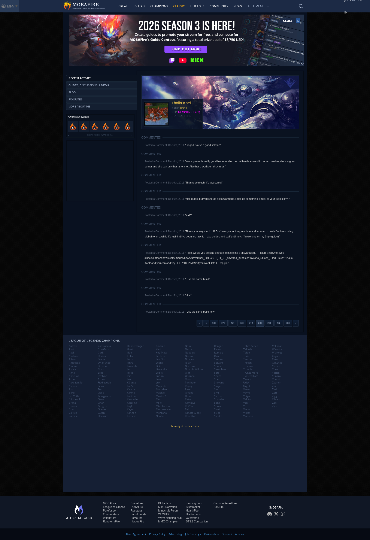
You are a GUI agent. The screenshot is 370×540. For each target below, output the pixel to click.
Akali (72, 352)
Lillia (158, 366)
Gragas (102, 406)
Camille (73, 416)
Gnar (101, 402)
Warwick (277, 349)
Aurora (73, 386)
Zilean (275, 399)
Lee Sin (160, 359)
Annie (72, 372)
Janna (130, 362)
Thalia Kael (181, 103)
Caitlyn (73, 413)
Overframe (192, 517)
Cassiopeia (104, 346)
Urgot (246, 386)
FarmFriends (138, 514)
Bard (72, 392)
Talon (246, 352)
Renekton (190, 416)
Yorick (275, 372)
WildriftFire (109, 517)
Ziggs (275, 396)
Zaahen (276, 382)
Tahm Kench (250, 346)
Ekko (100, 369)
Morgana (161, 413)
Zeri (274, 392)
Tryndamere (250, 372)
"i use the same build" (197, 279)
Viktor (246, 413)
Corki (101, 352)
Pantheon (190, 382)
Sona (217, 402)
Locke (159, 372)
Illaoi (130, 352)
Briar (72, 409)
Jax (128, 369)
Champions (159, 6)
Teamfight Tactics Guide (185, 426)
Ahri (71, 349)
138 (214, 323)
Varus (246, 389)
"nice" (188, 295)
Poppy (188, 386)
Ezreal (101, 379)
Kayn (130, 409)
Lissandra (161, 369)
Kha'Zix (131, 416)
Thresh (247, 362)
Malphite (161, 386)
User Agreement (136, 534)
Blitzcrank (75, 399)
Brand (72, 402)
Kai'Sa (130, 386)
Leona (159, 362)
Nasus (188, 349)
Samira (218, 359)
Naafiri (160, 416)
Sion (216, 389)
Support (227, 534)
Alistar (72, 359)
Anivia (72, 369)
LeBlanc (160, 356)
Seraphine (220, 369)
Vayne (247, 392)
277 (232, 323)
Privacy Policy (157, 534)
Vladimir (248, 416)
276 (223, 323)
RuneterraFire (111, 521)
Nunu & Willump (194, 369)
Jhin (129, 376)
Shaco (217, 376)
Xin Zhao (277, 362)
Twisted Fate (250, 376)
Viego (246, 409)
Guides (139, 6)
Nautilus (190, 352)
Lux (158, 382)
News (237, 6)
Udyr (246, 382)
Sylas (217, 413)
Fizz (100, 389)
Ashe (72, 379)
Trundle (247, 369)
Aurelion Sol (76, 382)
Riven (217, 349)
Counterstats (111, 514)
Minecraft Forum (168, 510)
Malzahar (161, 389)
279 (251, 323)
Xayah (275, 356)
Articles (239, 534)
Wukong (277, 352)
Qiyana (189, 392)
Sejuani (218, 362)
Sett (216, 372)
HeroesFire (137, 521)
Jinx (129, 379)
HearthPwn (192, 510)
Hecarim (103, 416)
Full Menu (256, 6)
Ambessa (74, 362)
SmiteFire (137, 503)
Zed (274, 389)
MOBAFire (109, 503)
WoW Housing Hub (170, 517)
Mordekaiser (163, 409)
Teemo (247, 359)
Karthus (131, 396)
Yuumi (276, 379)
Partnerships (211, 534)
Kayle (130, 406)
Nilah (188, 362)
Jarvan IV (132, 366)
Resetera (136, 510)
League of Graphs (114, 507)
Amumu (73, 366)
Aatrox (73, 346)
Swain (217, 409)
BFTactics (164, 503)
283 (288, 323)
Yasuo (275, 366)
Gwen (101, 413)
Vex (245, 402)
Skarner (219, 396)
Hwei (130, 349)
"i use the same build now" (200, 311)
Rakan (188, 399)
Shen (217, 379)
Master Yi (161, 396)
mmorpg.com (194, 503)
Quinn (188, 396)
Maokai (160, 392)
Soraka (218, 406)
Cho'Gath (103, 349)
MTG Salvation (167, 507)
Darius (102, 356)
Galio (101, 392)
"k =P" (188, 215)
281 (269, 323)
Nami (188, 346)
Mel (158, 399)
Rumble (218, 352)
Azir (71, 389)
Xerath (276, 359)
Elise (100, 372)
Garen (101, 399)
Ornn (188, 379)
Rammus (190, 402)
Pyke (188, 389)
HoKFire (218, 507)
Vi (244, 406)
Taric (246, 356)
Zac (274, 386)
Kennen (131, 413)
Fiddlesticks (105, 382)
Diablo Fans (193, 514)
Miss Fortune (163, 406)
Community (219, 6)
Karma (131, 392)
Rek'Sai (189, 406)
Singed (218, 386)
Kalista (131, 389)
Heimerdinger (135, 346)
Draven (102, 366)
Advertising (175, 534)
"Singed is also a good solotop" (203, 145)
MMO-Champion (168, 521)
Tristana (248, 366)
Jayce (130, 372)
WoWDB (163, 514)
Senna (218, 366)
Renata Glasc (193, 413)
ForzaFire (136, 517)
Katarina (132, 402)
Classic (179, 6)
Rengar (218, 346)
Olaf (187, 372)
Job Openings (193, 534)
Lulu (158, 379)
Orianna (190, 376)
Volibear (277, 346)
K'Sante (131, 382)
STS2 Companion (197, 521)
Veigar (247, 396)
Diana (101, 359)
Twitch (247, 379)
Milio (159, 402)
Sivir (216, 392)
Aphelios (74, 376)
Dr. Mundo (104, 362)
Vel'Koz (247, 399)
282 (278, 323)
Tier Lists (197, 6)
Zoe (274, 402)
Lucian (160, 376)
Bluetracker (193, 507)
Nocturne (190, 366)
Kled (158, 349)
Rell (187, 409)
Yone (275, 369)
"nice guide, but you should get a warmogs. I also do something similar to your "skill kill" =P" (237, 198)
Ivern (130, 359)
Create (123, 6)
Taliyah (247, 349)
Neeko (189, 356)
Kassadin (132, 399)
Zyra (275, 406)
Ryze (217, 356)
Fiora (101, 386)
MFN (10, 6)
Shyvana (219, 382)
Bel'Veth (74, 396)
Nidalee (189, 359)
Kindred (160, 346)
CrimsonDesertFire (225, 503)
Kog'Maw (161, 352)
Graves (102, 409)
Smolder (219, 399)
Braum (73, 406)
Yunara (276, 376)
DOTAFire (137, 507)
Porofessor (109, 510)
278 (242, 323)
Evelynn (102, 376)
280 (260, 323)
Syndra (218, 416)
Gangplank (104, 396)
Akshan (73, 356)
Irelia (130, 356)
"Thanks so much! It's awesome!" (203, 182)
